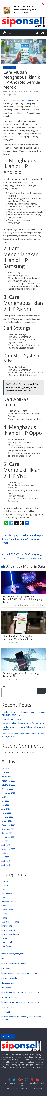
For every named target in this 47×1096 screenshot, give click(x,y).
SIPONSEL (24, 91)
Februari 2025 (7, 817)
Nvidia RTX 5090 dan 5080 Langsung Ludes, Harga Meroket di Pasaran (21, 556)
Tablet (4, 938)
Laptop (4, 914)
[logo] (21, 1042)
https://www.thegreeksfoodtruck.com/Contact (20, 992)
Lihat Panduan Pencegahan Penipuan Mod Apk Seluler (18, 638)
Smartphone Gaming (10, 934)
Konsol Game (7, 910)
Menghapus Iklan (9, 95)
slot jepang (6, 987)
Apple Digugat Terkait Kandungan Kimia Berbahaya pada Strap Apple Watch (22, 539)
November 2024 (8, 829)
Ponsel (4, 918)
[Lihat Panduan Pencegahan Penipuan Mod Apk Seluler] (23, 612)
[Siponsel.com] (4, 33)
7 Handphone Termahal (11, 719)
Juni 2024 (5, 841)
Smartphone (6, 926)
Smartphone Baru (8, 930)
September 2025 (8, 793)
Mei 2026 (5, 769)
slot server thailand (9, 997)
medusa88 (5, 968)
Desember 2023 (8, 849)
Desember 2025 (8, 781)
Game (4, 898)
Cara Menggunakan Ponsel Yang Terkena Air (21, 675)
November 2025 (8, 785)
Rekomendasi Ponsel (10, 922)
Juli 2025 (4, 797)
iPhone (4, 906)
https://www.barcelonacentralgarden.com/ (19, 973)
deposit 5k (5, 1012)
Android (4, 881)
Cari (3, 686)
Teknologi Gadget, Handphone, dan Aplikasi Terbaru (23, 723)
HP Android (36, 91)
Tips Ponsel (6, 946)
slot (3, 958)
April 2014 (5, 861)
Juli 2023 (4, 853)
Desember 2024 (8, 825)
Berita (4, 889)
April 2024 (5, 845)
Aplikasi (4, 885)
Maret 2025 (6, 813)
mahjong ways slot (9, 978)
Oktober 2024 (7, 833)
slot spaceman (7, 983)
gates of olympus (8, 1007)
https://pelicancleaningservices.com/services (20, 1002)
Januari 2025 (6, 821)
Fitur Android (6, 894)
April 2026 (5, 773)
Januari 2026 (6, 777)
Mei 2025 (5, 805)
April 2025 (5, 809)
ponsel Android (28, 100)
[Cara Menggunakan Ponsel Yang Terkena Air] (23, 649)
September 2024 (8, 837)
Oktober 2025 (7, 789)
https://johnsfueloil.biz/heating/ (14, 963)
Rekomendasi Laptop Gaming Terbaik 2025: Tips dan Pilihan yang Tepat (23, 599)
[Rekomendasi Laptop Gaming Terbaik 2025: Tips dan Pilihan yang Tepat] (23, 572)
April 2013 (5, 865)
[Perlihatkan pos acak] (43, 32)
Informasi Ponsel (8, 902)
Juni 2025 (5, 801)
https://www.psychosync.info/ (13, 954)
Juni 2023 (5, 857)
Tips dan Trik (9, 67)
